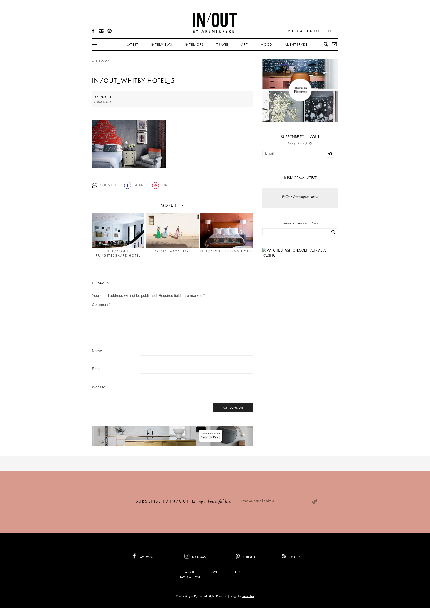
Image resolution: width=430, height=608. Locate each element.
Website (98, 387)
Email (96, 369)
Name (97, 351)
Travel (222, 44)
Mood (266, 44)
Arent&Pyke (296, 44)
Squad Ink (248, 596)
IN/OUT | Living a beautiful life (215, 22)
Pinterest (248, 557)
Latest (132, 44)
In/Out (105, 97)
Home (213, 572)
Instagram (198, 557)
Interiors (194, 44)
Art (244, 44)
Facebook (146, 557)
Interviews (161, 44)
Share (140, 185)
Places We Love (190, 577)
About (189, 572)
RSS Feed (294, 557)
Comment (109, 185)
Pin (164, 185)
